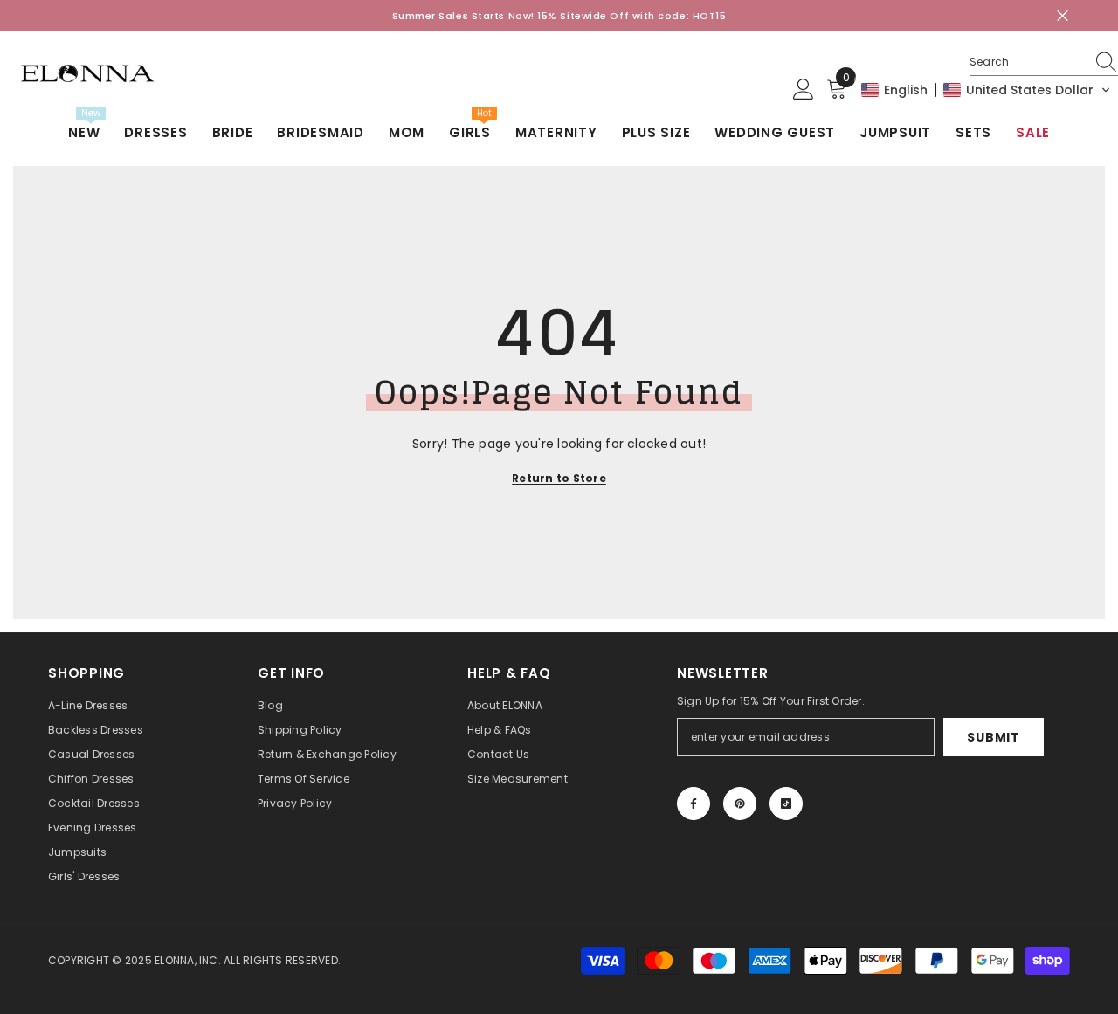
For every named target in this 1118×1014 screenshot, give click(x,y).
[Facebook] (693, 803)
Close (1062, 16)
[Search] (1044, 62)
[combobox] (1027, 62)
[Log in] (803, 89)
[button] (986, 90)
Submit (993, 737)
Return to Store (559, 478)
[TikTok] (786, 803)
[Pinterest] (739, 803)
